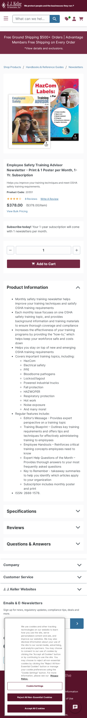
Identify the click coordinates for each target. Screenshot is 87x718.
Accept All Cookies (35, 708)
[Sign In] (74, 19)
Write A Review (49, 198)
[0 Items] (81, 18)
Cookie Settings (34, 686)
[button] (43, 43)
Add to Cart (46, 264)
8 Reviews (31, 198)
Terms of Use (65, 698)
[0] (81, 18)
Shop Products (12, 67)
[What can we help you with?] (55, 19)
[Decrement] (10, 250)
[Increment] (76, 250)
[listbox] (43, 113)
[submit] (77, 623)
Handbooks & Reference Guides (45, 67)
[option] (43, 113)
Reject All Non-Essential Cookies (34, 697)
